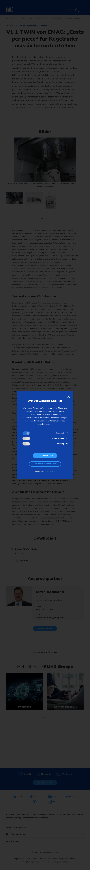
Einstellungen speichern (45, 464)
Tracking (60, 443)
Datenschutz (39, 471)
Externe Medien (57, 438)
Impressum (51, 471)
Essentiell (60, 433)
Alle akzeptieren (45, 455)
